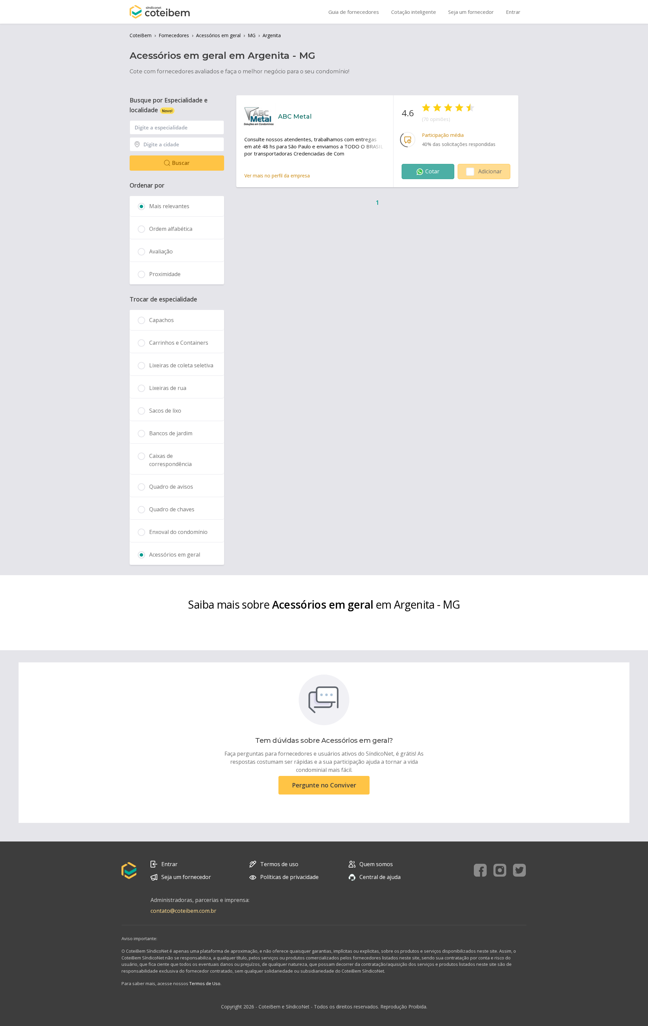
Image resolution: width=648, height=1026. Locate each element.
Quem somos (376, 864)
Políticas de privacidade (289, 877)
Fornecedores (174, 35)
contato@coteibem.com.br (183, 910)
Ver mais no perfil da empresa (277, 175)
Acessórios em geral (218, 35)
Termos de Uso (204, 983)
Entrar (169, 864)
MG (251, 35)
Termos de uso (279, 864)
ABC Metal (295, 116)
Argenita (272, 35)
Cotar (432, 171)
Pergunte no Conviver (324, 785)
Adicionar (490, 171)
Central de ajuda (380, 877)
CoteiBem (141, 35)
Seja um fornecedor (186, 877)
